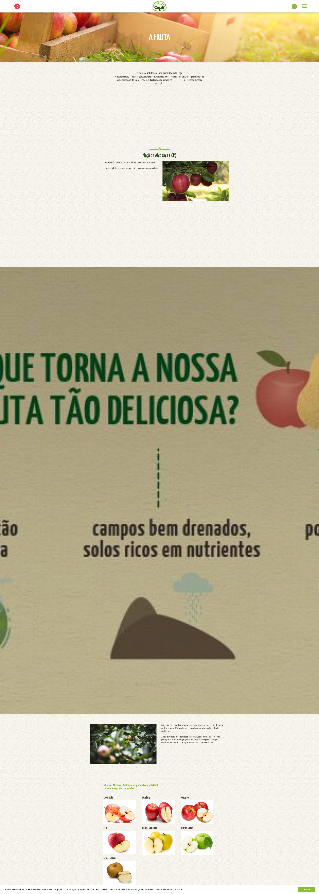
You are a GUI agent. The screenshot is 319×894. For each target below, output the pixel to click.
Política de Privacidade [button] (171, 889)
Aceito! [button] (307, 890)
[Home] (159, 6)
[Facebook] (17, 12)
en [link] (294, 13)
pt (294, 6)
